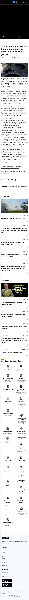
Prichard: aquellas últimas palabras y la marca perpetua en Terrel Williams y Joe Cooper (14, 340)
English (3, 558)
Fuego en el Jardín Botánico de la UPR (13, 218)
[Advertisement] (14, 19)
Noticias (15, 37)
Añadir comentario (22, 186)
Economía (22, 37)
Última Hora (6, 37)
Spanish (4, 556)
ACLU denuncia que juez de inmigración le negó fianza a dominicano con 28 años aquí (14, 230)
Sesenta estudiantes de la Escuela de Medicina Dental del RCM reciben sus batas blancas (13, 268)
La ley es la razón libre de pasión (11, 352)
